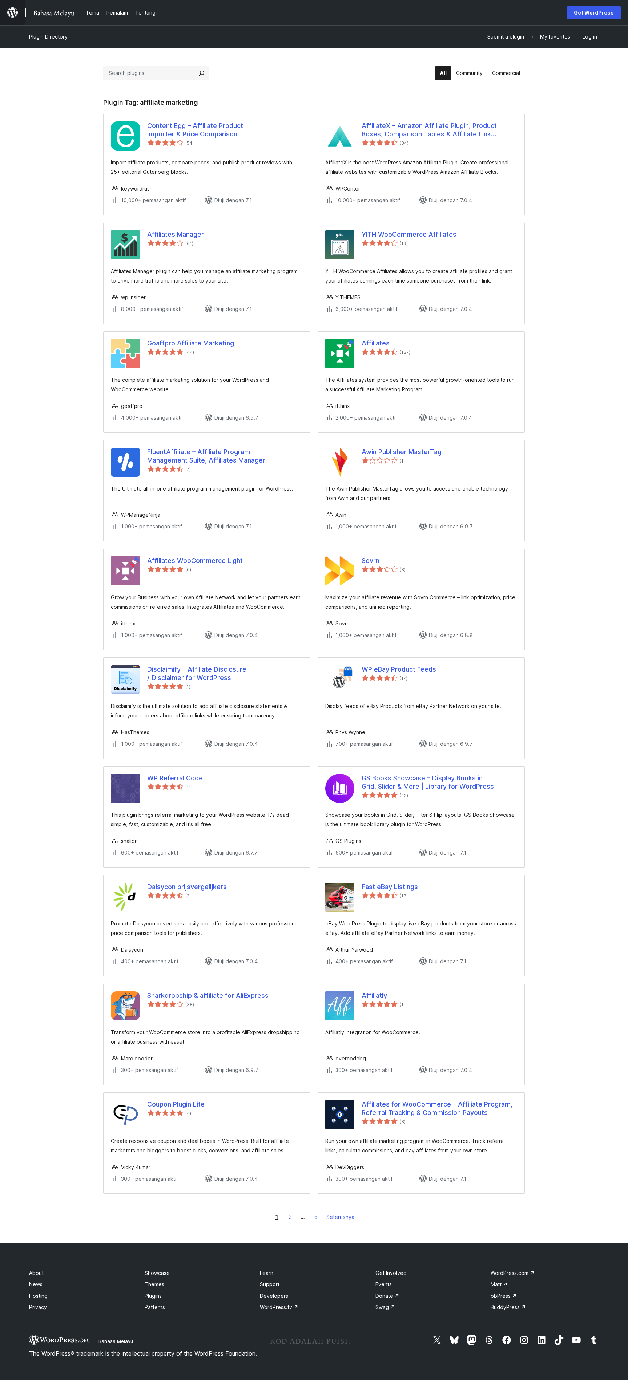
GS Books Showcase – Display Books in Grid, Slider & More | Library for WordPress (428, 782)
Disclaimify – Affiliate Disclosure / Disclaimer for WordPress (196, 673)
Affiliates (376, 343)
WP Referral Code (175, 778)
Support (269, 1284)
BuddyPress (508, 1307)
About (36, 1273)
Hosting (38, 1296)
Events (383, 1284)
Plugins (153, 1296)
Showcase (157, 1273)
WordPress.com (513, 1273)
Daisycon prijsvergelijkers (187, 887)
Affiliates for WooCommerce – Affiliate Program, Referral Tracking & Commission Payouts (437, 1108)
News (36, 1284)
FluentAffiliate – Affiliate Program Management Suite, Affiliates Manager (206, 456)
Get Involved (391, 1273)
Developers (274, 1296)
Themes (154, 1284)
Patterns (155, 1307)
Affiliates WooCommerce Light (195, 560)
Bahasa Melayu (115, 1341)
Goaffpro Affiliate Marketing (190, 343)
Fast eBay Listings (390, 887)
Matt (499, 1284)
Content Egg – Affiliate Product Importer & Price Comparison (195, 130)
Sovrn (370, 560)
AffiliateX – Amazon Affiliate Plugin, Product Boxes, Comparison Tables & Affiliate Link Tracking (429, 130)
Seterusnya (340, 1217)
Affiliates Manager (175, 234)
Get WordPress (594, 12)
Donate (387, 1296)
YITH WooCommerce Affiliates (409, 234)
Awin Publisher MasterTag (402, 452)
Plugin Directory (48, 36)
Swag (385, 1307)
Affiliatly (374, 995)
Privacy (38, 1307)
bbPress (504, 1296)
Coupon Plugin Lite (176, 1104)
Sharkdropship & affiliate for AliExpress (208, 995)
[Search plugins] (201, 73)
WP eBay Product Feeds (399, 669)
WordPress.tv (279, 1307)
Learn (266, 1273)
